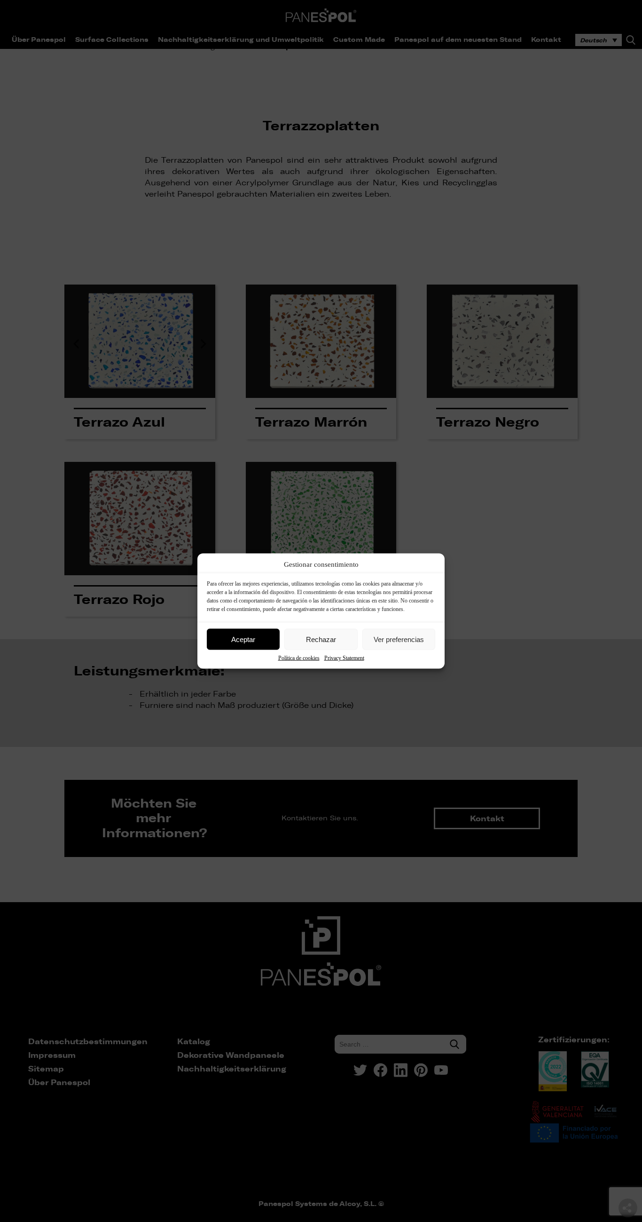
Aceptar (243, 639)
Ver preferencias (399, 639)
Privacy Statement (344, 658)
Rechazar (321, 639)
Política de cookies (299, 658)
